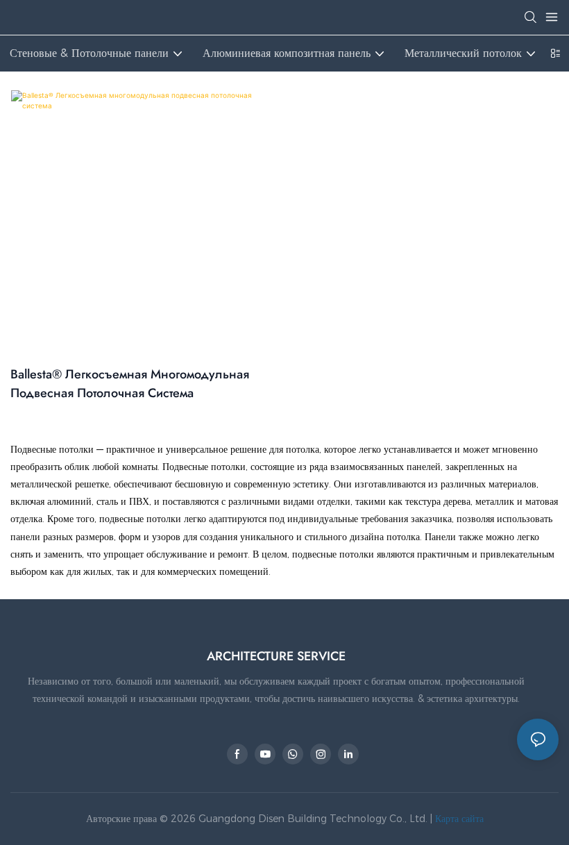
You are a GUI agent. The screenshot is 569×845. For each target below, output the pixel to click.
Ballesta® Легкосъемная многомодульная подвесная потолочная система (129, 383)
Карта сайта (458, 818)
